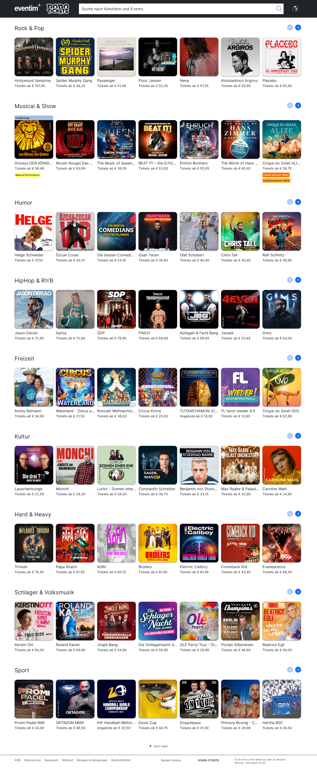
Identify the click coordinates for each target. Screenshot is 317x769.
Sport (22, 670)
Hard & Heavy (33, 514)
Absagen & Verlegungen (92, 760)
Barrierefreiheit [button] (121, 760)
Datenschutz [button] (32, 760)
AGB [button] (17, 760)
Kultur (22, 436)
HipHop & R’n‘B (34, 280)
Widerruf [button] (67, 760)
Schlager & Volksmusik (44, 592)
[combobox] (177, 8)
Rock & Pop (29, 28)
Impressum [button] (51, 760)
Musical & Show (35, 106)
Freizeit (24, 358)
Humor (23, 202)
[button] (298, 27)
